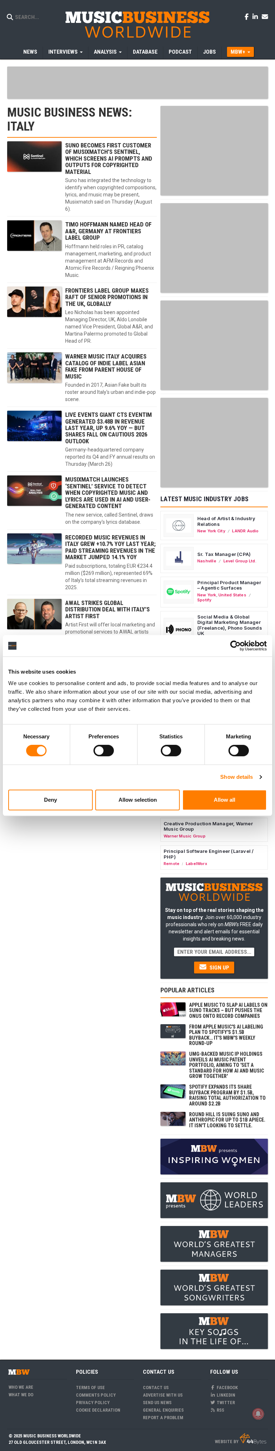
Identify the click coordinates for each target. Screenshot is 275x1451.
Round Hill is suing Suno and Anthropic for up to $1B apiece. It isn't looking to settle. (227, 1120)
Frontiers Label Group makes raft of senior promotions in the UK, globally (107, 297)
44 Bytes (253, 1439)
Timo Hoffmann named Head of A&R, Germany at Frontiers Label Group (108, 231)
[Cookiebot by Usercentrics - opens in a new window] (235, 645)
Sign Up (218, 967)
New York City (211, 530)
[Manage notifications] (258, 1414)
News (30, 52)
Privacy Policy (93, 1402)
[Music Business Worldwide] (137, 24)
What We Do (21, 1394)
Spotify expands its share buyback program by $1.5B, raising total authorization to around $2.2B (227, 1095)
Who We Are (21, 1387)
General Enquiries (163, 1410)
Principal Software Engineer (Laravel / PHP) (209, 854)
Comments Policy (96, 1395)
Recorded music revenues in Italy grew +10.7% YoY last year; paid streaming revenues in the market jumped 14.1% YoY (110, 547)
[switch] (103, 750)
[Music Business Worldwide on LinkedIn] (256, 16)
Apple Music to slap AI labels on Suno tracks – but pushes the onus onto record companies (228, 1010)
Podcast (180, 52)
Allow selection (138, 800)
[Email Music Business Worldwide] (265, 16)
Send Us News (157, 1402)
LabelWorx (196, 863)
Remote (171, 863)
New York (206, 594)
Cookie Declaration (98, 1410)
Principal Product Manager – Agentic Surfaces (229, 585)
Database (145, 52)
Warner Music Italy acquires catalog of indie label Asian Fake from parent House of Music (105, 366)
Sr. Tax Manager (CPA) (224, 554)
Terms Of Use (90, 1387)
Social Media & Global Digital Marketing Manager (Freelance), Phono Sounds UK (229, 625)
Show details (236, 777)
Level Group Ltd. (239, 560)
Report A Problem (163, 1417)
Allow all (224, 800)
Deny (50, 800)
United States (232, 594)
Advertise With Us (163, 1395)
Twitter (225, 1402)
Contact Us (156, 1387)
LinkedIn (225, 1395)
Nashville (206, 560)
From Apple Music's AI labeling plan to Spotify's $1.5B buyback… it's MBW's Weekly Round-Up (226, 1035)
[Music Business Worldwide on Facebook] (248, 16)
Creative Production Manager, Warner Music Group (208, 826)
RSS (220, 1410)
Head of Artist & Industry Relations (226, 521)
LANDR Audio (245, 530)
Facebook (227, 1387)
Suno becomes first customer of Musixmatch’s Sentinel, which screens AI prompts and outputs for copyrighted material (108, 158)
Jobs (209, 52)
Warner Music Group (185, 836)
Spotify (204, 599)
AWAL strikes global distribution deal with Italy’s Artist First (107, 609)
